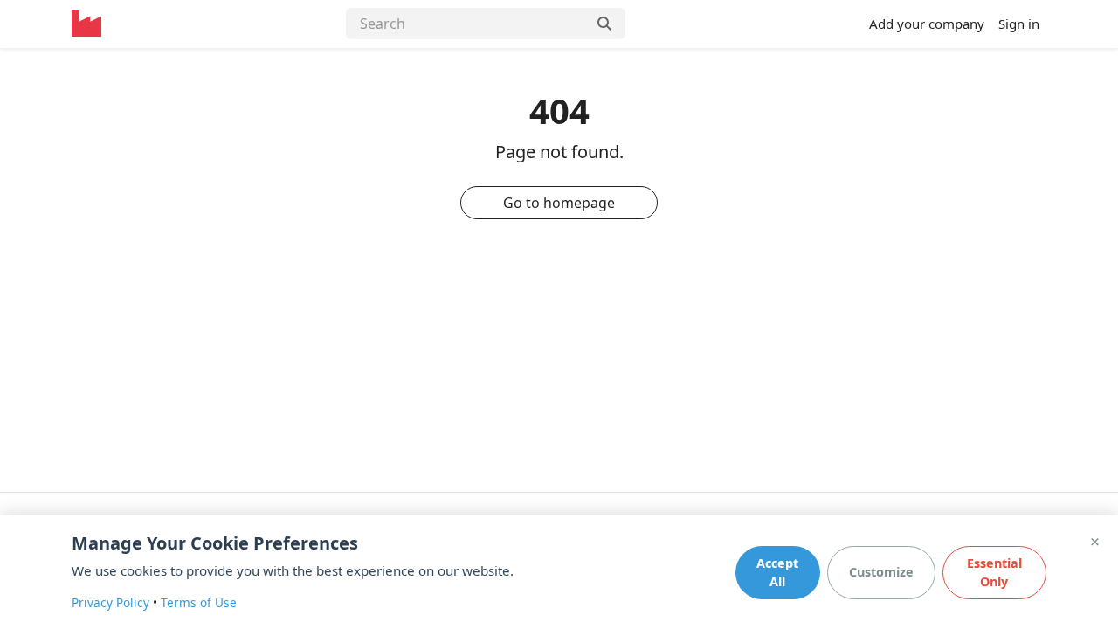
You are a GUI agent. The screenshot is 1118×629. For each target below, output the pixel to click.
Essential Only (994, 573)
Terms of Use (199, 602)
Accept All (777, 573)
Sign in (1018, 23)
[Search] (606, 23)
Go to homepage (559, 202)
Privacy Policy (110, 602)
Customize (881, 571)
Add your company (926, 23)
